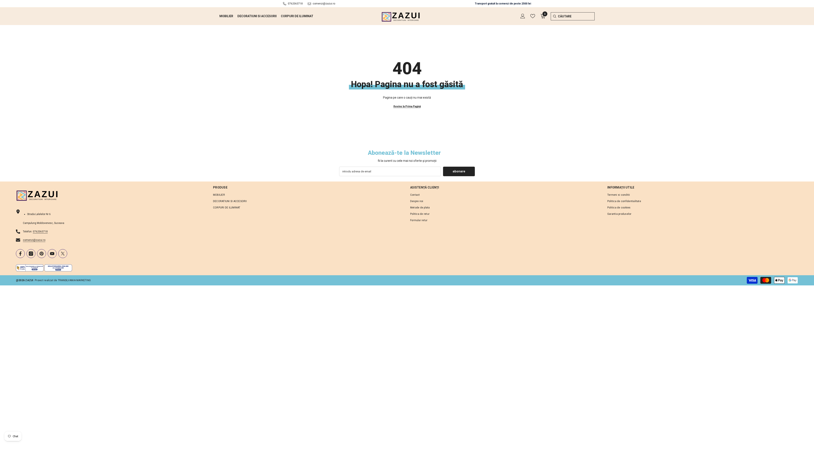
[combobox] (576, 16)
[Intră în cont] (522, 16)
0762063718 (295, 3)
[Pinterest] (41, 253)
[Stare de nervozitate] (62, 253)
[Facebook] (20, 253)
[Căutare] (554, 16)
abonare (459, 171)
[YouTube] (52, 253)
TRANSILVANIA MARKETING (74, 280)
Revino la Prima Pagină (407, 106)
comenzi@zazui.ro (324, 3)
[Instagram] (30, 253)
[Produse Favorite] (532, 16)
